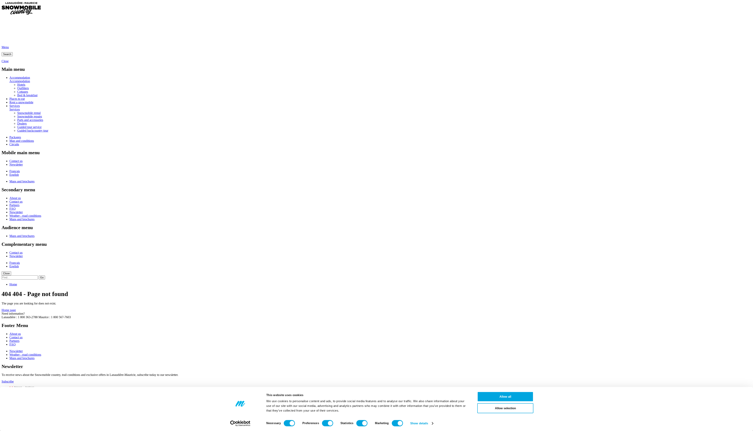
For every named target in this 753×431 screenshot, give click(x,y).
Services (14, 106)
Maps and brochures (22, 181)
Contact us (16, 161)
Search (7, 54)
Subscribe (8, 381)
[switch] (327, 423)
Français (14, 171)
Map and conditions (21, 140)
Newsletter (16, 164)
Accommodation (19, 77)
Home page (9, 310)
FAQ (12, 208)
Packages (15, 137)
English (14, 174)
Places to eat (17, 98)
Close (6, 273)
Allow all (505, 396)
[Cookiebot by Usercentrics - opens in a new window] (240, 423)
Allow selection (505, 408)
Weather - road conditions (25, 215)
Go (42, 277)
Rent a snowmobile (21, 102)
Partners (14, 205)
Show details (419, 423)
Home (13, 284)
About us (15, 198)
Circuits (14, 144)
